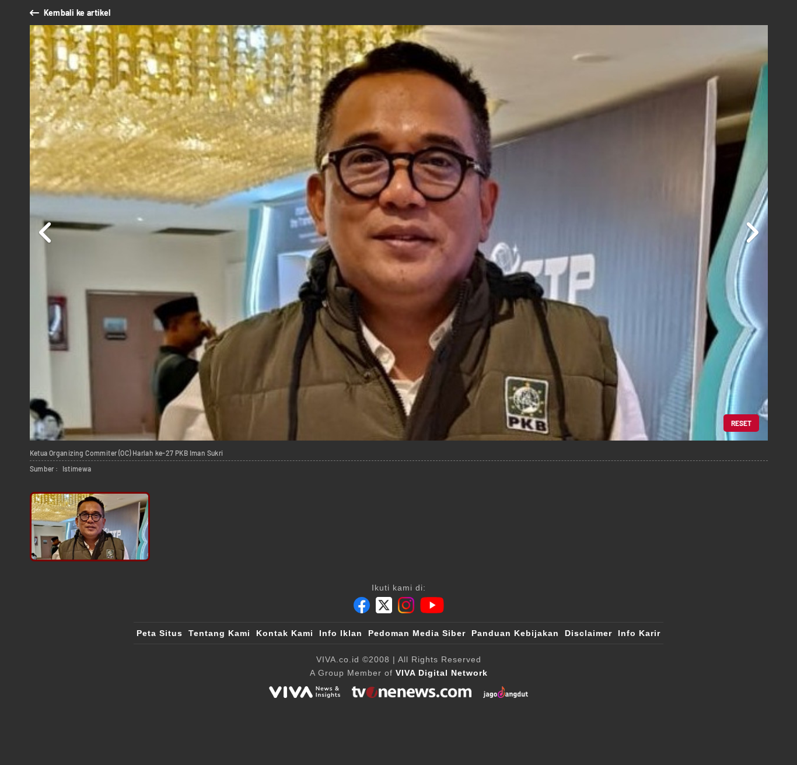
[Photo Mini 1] (90, 526)
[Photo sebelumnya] (46, 233)
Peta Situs (160, 633)
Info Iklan (340, 633)
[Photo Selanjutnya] (752, 233)
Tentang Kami (219, 633)
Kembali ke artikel (77, 13)
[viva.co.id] (304, 692)
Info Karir (639, 633)
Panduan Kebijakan (515, 633)
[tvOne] (411, 692)
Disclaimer (588, 633)
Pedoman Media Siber (417, 633)
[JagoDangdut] (505, 692)
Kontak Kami (284, 633)
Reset (741, 423)
